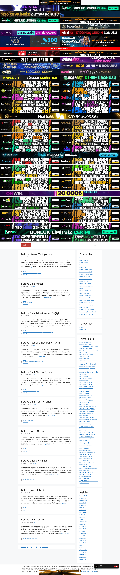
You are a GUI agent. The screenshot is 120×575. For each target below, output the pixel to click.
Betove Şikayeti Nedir (33, 490)
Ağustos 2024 (83, 519)
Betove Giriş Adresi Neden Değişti (40, 313)
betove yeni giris (85, 456)
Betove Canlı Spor (84, 281)
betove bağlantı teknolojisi (93, 350)
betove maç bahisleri (92, 406)
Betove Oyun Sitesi (84, 276)
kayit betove (84, 481)
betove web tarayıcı (82, 452)
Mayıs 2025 (82, 503)
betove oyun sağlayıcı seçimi (84, 421)
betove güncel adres (86, 382)
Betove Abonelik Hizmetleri (87, 269)
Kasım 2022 (82, 543)
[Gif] (60, 116)
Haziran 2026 (83, 496)
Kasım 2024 (82, 512)
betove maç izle (87, 408)
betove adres (87, 342)
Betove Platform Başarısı (86, 307)
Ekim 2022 (82, 545)
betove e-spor (92, 368)
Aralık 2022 (82, 540)
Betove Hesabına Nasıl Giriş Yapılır (40, 342)
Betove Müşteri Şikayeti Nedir (29, 509)
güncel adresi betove (85, 476)
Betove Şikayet (83, 260)
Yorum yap (25, 274)
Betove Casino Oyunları (34, 460)
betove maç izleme (86, 411)
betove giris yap (83, 376)
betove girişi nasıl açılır (83, 380)
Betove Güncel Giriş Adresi (86, 386)
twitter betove (94, 481)
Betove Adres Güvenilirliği (86, 295)
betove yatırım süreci (91, 452)
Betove (87, 245)
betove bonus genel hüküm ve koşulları (86, 354)
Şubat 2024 (82, 533)
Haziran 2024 (83, 524)
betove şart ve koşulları (83, 468)
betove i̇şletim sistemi (83, 400)
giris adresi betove (85, 474)
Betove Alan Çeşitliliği (85, 297)
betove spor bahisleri (86, 432)
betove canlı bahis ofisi (94, 360)
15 (32, 547)
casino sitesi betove (86, 472)
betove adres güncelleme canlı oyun (85, 344)
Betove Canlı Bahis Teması (86, 309)
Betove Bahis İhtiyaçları (85, 290)
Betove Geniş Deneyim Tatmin (87, 312)
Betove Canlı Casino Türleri (36, 401)
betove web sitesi (84, 448)
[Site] (30, 84)
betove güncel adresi (86, 384)
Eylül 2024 (82, 517)
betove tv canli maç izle (85, 439)
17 (36, 547)
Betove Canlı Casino (32, 519)
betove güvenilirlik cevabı (84, 389)
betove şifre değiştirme (92, 468)
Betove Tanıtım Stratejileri (86, 314)
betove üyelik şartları (83, 464)
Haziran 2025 (83, 500)
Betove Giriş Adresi (32, 283)
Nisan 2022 (82, 559)
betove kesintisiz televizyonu (84, 404)
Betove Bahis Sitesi (85, 349)
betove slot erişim (92, 430)
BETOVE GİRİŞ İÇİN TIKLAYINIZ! (60, 48)
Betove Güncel (83, 262)
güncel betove (84, 478)
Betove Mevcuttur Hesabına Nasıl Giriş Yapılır (33, 361)
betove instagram (84, 399)
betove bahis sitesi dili (83, 350)
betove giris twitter (91, 374)
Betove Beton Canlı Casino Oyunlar (31, 391)
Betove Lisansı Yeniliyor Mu (36, 254)
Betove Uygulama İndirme (86, 274)
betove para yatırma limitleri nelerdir (85, 424)
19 (41, 547)
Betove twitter (85, 443)
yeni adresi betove (84, 483)
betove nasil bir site (86, 417)
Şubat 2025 (82, 505)
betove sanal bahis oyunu (83, 430)
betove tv (92, 434)
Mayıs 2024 (82, 526)
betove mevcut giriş (82, 413)
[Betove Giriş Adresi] (26, 245)
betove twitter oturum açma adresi (85, 445)
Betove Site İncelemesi (85, 302)
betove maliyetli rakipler (83, 406)
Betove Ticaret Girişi (85, 293)
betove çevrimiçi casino (83, 462)
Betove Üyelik (84, 460)
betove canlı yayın (93, 366)
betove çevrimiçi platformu (93, 462)
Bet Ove (81, 258)
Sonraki (45, 547)
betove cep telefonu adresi (84, 368)
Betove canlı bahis (84, 360)
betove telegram (83, 434)
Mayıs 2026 (82, 498)
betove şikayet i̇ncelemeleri (84, 470)
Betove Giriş (94, 245)
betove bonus (83, 352)
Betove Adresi (83, 265)
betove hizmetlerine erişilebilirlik (85, 397)
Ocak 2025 (82, 507)
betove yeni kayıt (89, 458)
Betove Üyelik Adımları (85, 279)
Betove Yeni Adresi (85, 454)
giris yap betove (95, 474)
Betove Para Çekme (86, 427)
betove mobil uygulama (83, 415)
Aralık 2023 (82, 538)
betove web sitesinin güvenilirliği (85, 450)
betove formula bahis (88, 369)
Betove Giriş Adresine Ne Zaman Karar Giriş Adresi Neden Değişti (38, 332)
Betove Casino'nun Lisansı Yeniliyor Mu (32, 273)
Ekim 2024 (82, 514)
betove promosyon (84, 428)
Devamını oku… (35, 268)
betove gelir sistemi (82, 372)
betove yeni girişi (82, 458)
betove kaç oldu (84, 402)
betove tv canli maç (86, 437)
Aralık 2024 (82, 510)
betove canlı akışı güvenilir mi (84, 358)
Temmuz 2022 (83, 552)
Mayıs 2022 (82, 557)
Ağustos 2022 (83, 550)
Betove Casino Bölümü (85, 272)
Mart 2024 (82, 531)
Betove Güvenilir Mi (85, 392)
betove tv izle (83, 440)
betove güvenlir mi (84, 393)
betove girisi (83, 374)
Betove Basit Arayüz (85, 283)
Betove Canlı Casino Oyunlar (37, 372)
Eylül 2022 (82, 547)
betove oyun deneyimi (93, 419)
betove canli (84, 356)
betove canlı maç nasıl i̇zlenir (84, 366)
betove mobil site (90, 413)
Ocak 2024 (82, 536)
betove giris (92, 372)
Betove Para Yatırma (84, 423)
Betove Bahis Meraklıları (86, 286)
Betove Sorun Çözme (33, 431)
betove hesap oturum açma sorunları (85, 395)
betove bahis (94, 346)
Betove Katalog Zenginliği (86, 300)
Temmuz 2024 (83, 521)
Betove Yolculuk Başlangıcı (86, 305)
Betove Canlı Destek (87, 364)
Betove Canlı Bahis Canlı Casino (30, 538)
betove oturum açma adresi (84, 419)
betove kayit (91, 400)
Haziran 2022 (83, 554)
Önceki (23, 547)
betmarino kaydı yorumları (29, 420)
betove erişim (81, 369)
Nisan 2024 (82, 528)
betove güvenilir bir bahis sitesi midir (86, 388)
